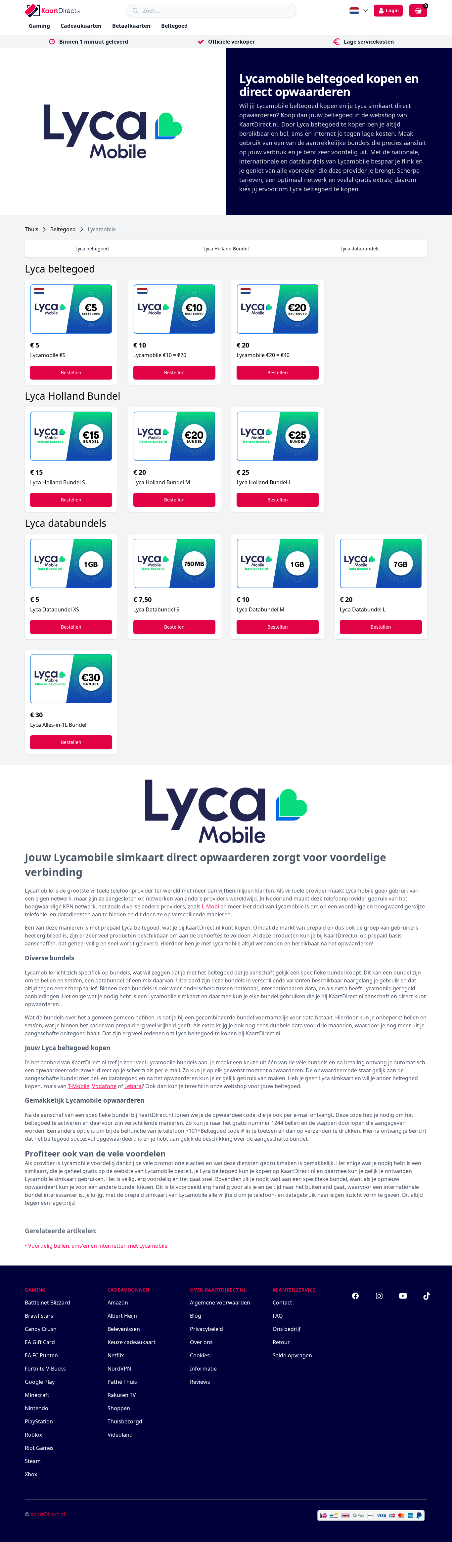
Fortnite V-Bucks (45, 1368)
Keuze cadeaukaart (132, 1342)
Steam (33, 1461)
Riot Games (39, 1447)
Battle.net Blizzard (47, 1302)
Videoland (120, 1434)
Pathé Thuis (122, 1381)
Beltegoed (174, 25)
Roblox (33, 1434)
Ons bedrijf (287, 1329)
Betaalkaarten (131, 25)
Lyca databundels (360, 248)
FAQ (278, 1315)
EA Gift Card (40, 1342)
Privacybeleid (206, 1329)
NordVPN (119, 1368)
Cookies (200, 1355)
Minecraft (37, 1395)
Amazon (118, 1302)
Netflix (116, 1355)
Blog (195, 1315)
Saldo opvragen (292, 1355)
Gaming (39, 25)
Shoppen (119, 1408)
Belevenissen (124, 1329)
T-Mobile (78, 1086)
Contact (282, 1302)
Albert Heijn (122, 1315)
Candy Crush (41, 1329)
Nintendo (36, 1408)
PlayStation (39, 1421)
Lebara (133, 1086)
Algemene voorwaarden (220, 1302)
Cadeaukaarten (81, 25)
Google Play (40, 1381)
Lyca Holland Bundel (226, 248)
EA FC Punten (41, 1355)
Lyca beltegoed (92, 248)
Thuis (31, 229)
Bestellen (71, 372)
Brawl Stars (39, 1315)
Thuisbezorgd (125, 1421)
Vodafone (104, 1086)
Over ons (201, 1342)
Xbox (31, 1474)
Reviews (200, 1381)
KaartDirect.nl (47, 1514)
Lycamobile (102, 229)
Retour (281, 1342)
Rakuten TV (122, 1395)
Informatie (203, 1368)
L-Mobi (210, 906)
